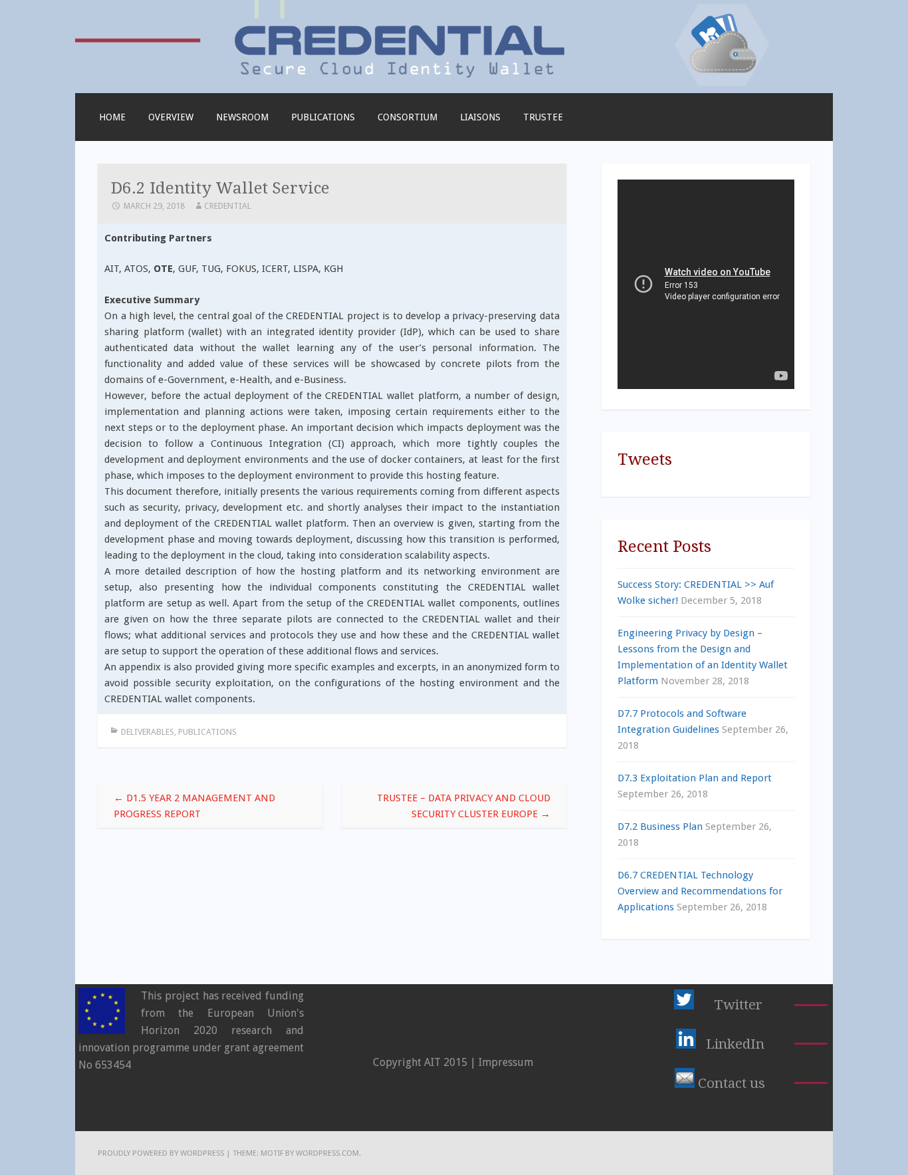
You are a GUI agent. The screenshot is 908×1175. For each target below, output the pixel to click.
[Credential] (454, 85)
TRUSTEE (543, 117)
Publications (323, 117)
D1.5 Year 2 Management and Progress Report (194, 806)
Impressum (506, 1062)
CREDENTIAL (227, 206)
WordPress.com (327, 1153)
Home (112, 117)
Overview (170, 117)
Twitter (738, 1005)
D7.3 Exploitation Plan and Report (695, 778)
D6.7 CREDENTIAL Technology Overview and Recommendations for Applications (700, 891)
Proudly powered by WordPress (161, 1153)
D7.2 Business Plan (660, 827)
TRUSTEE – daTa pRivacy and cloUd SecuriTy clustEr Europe (463, 806)
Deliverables (147, 732)
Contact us (731, 1083)
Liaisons (480, 117)
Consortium (407, 117)
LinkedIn (735, 1044)
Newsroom (242, 117)
